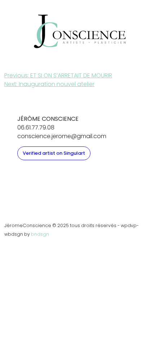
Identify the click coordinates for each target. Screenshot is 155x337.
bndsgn (40, 234)
